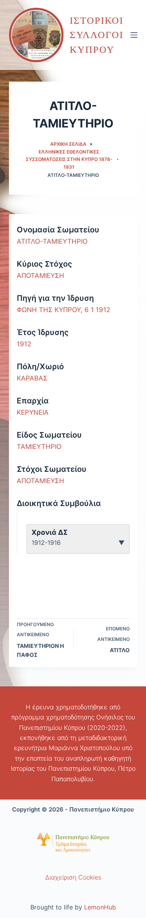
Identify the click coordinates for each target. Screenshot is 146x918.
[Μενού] (133, 34)
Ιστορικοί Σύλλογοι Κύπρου (96, 35)
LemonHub (100, 907)
